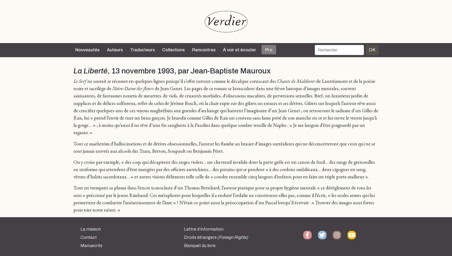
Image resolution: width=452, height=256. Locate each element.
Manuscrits (91, 245)
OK (372, 49)
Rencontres (204, 50)
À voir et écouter (239, 50)
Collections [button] (173, 50)
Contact (89, 237)
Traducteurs (142, 50)
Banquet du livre (199, 245)
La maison (91, 229)
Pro (268, 50)
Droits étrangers (216, 237)
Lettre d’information (203, 229)
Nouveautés (87, 50)
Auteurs (115, 50)
